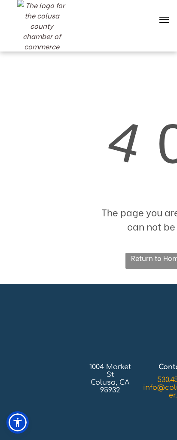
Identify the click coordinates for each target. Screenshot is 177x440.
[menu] (164, 19)
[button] (18, 422)
